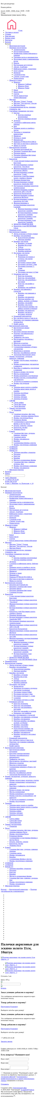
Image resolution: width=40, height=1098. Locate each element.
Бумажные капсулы (21, 274)
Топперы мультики (20, 399)
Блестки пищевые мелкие (27, 119)
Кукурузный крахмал (21, 51)
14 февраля (13, 448)
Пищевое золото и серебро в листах (22, 567)
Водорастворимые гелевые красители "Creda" (23, 173)
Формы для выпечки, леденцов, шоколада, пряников (21, 357)
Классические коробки (26, 237)
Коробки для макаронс (26, 297)
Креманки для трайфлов (27, 287)
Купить (3, 988)
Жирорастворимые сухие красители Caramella (27, 217)
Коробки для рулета (25, 305)
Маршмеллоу (18, 140)
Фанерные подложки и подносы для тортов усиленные (26, 258)
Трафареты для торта (21, 337)
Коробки (17, 441)
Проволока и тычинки (22, 351)
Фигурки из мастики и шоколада (26, 143)
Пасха (11, 412)
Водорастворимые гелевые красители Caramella (28, 213)
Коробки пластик (24, 249)
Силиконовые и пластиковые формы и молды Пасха (24, 423)
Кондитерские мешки (21, 328)
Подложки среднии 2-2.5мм (28, 272)
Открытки (17, 410)
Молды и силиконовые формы (25, 460)
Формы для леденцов (21, 383)
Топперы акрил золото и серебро (26, 387)
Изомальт (17, 73)
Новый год (13, 450)
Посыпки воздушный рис (23, 149)
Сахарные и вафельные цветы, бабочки (23, 563)
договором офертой (8, 1077)
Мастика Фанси (19, 105)
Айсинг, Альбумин (20, 67)
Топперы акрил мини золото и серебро (23, 807)
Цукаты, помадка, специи (23, 425)
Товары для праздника (17, 408)
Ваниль (16, 63)
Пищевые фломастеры (22, 180)
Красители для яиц (20, 427)
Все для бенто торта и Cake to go (25, 318)
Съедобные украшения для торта (21, 111)
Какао (16, 90)
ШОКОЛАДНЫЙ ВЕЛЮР (23, 224)
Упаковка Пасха (19, 429)
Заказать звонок (6, 1041)
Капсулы (17, 456)
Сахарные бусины (20, 157)
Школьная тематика (16, 470)
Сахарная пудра (19, 74)
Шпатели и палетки (21, 343)
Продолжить (5, 1007)
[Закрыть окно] (14, 1096)
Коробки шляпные (24, 251)
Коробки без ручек (24, 245)
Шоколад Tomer (23, 88)
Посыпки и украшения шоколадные (22, 133)
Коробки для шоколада (26, 310)
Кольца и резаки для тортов (24, 372)
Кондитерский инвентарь (18, 326)
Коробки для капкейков (22, 236)
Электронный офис (20, 1088)
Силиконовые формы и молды (25, 443)
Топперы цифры (20, 395)
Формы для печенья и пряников (25, 445)
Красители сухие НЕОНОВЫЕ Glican (23, 659)
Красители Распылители (23, 193)
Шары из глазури (20, 145)
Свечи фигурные (20, 404)
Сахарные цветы (20, 437)
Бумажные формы (20, 420)
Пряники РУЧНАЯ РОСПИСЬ (25, 142)
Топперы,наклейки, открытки (24, 452)
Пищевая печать (15, 230)
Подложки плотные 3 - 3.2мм (24, 696)
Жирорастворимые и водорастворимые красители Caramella (24, 205)
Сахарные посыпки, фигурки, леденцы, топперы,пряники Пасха (26, 415)
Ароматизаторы (19, 50)
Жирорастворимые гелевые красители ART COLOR (24, 190)
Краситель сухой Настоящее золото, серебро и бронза (24, 177)
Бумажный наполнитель (22, 316)
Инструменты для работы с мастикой (22, 761)
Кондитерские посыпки (18, 147)
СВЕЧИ (12, 401)
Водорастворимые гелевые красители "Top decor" (23, 166)
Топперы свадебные (21, 393)
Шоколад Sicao (23, 86)
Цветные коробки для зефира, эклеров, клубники (28, 300)
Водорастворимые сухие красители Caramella (27, 221)
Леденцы (17, 120)
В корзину (14, 1007)
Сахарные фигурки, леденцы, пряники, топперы (24, 434)
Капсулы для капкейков (26, 278)
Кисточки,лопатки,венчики (24, 331)
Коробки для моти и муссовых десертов (25, 313)
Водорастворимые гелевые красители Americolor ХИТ (23, 183)
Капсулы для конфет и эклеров (25, 711)
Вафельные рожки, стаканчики (25, 69)
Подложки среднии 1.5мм (27, 264)
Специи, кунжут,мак (21, 76)
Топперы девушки (20, 397)
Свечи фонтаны (19, 406)
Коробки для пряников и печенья (26, 717)
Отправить (5, 1084)
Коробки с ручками (25, 243)
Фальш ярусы (23, 255)
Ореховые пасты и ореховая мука (26, 57)
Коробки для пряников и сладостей (22, 715)
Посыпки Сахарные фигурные (25, 151)
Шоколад (17, 82)
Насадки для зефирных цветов (25, 353)
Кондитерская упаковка (18, 232)
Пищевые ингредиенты (18, 48)
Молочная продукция (17, 46)
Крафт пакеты (19, 324)
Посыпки (17, 454)
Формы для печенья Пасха (23, 418)
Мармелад (17, 136)
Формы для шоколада (21, 439)
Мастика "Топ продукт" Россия (25, 103)
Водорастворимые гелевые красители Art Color (23, 200)
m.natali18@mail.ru (27, 1090)
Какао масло (18, 92)
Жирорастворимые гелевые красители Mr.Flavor (24, 196)
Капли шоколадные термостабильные (21, 96)
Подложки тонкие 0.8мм (27, 262)
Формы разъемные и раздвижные (26, 376)
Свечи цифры (19, 402)
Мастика (12, 99)
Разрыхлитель (19, 78)
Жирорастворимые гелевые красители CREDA (24, 169)
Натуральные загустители (23, 65)
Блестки (17, 113)
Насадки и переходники (22, 345)
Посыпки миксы (20, 153)
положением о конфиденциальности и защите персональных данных (17, 1078)
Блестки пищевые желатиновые (24, 116)
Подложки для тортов (22, 253)
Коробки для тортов (21, 241)
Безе (15, 126)
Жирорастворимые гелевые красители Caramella (28, 210)
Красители (13, 159)
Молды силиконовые (21, 374)
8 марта (12, 431)
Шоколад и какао (15, 80)
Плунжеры (18, 330)
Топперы (12, 385)
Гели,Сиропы (18, 71)
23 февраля (13, 447)
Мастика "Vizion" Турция (23, 101)
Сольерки (21, 270)
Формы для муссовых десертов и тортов (24, 780)
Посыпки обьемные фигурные (25, 155)
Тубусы (20, 247)
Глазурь (16, 94)
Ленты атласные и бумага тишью (26, 234)
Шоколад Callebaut (24, 84)
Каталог (4, 889)
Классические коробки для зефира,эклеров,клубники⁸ (27, 307)
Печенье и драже (20, 138)
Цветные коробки (24, 239)
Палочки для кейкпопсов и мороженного (23, 334)
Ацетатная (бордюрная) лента (24, 354)
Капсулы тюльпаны (25, 276)
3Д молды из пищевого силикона (26, 381)
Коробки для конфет (25, 303)
